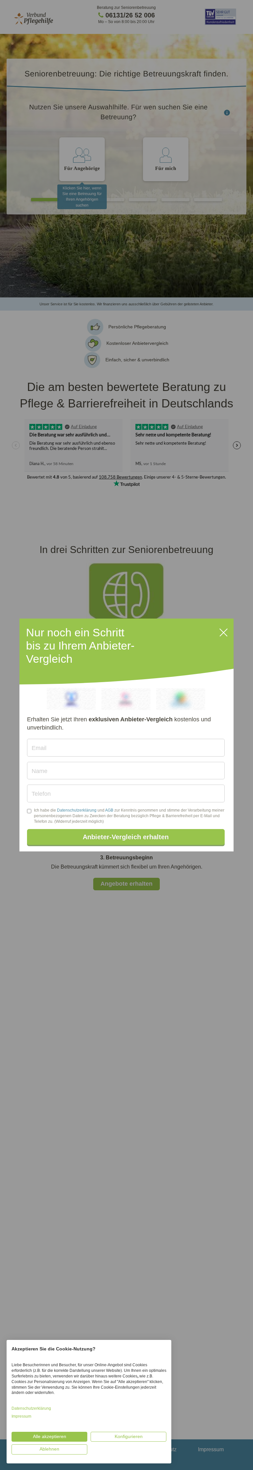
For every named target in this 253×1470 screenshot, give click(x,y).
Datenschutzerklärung (77, 810)
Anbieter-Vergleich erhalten (126, 837)
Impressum (21, 1416)
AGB (109, 810)
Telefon (41, 793)
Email (39, 748)
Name (39, 771)
